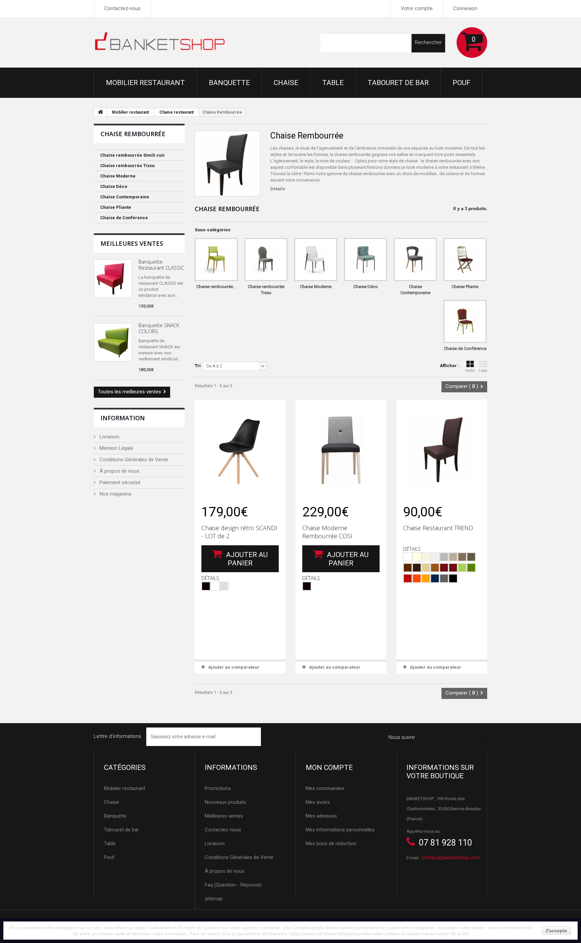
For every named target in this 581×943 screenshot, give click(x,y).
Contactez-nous (122, 8)
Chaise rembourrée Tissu (127, 165)
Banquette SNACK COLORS (159, 328)
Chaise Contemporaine (124, 196)
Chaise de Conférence (124, 217)
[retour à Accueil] (100, 112)
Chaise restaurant (176, 112)
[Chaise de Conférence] (465, 321)
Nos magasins (114, 494)
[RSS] (467, 737)
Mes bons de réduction (331, 843)
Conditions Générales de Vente (133, 460)
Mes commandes (325, 788)
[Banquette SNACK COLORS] (113, 342)
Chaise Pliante (115, 207)
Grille (470, 370)
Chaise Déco (113, 186)
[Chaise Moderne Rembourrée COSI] (341, 450)
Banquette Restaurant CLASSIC (161, 264)
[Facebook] (435, 737)
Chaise (286, 83)
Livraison (108, 437)
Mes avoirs (318, 802)
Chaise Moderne (117, 176)
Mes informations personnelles (340, 830)
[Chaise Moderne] (315, 259)
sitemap (214, 899)
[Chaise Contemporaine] (415, 259)
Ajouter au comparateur (234, 667)
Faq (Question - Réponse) (233, 885)
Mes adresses (321, 816)
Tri (198, 365)
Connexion (465, 8)
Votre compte (417, 8)
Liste (483, 370)
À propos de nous (118, 471)
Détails (277, 188)
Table (333, 83)
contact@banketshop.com (450, 858)
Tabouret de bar (398, 83)
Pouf (461, 83)
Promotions (218, 788)
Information (123, 418)
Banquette (229, 83)
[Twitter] (450, 737)
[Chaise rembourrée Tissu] (265, 259)
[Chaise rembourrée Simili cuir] (216, 259)
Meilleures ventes (132, 243)
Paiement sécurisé (119, 482)
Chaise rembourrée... (216, 286)
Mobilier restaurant (145, 83)
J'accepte (556, 930)
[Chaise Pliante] (465, 259)
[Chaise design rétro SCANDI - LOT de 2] (240, 450)
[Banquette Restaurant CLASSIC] (113, 279)
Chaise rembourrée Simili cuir (132, 155)
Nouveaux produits (225, 802)
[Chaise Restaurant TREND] (441, 450)
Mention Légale (115, 448)
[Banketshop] (160, 43)
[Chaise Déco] (365, 259)
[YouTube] (482, 737)
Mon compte (329, 767)
